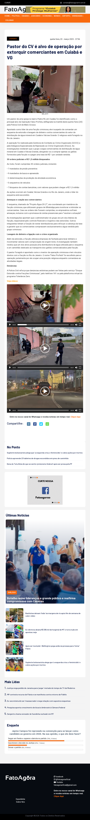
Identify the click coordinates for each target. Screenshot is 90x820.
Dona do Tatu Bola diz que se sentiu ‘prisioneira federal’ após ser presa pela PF (39, 464)
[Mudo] (76, 325)
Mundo (57, 16)
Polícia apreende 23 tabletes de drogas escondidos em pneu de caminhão (38, 458)
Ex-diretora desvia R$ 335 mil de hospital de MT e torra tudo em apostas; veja (51, 631)
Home (7, 16)
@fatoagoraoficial (62, 779)
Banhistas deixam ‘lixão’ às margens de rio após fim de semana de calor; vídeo (53, 614)
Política (15, 16)
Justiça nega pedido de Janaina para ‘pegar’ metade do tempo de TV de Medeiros (41, 688)
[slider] (43, 324)
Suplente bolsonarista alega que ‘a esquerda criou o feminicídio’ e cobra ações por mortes (44, 453)
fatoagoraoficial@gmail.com (65, 785)
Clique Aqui (75, 417)
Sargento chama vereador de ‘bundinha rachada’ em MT (30, 714)
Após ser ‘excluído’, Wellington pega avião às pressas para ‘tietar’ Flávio (52, 647)
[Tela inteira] (80, 325)
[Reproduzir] (10, 325)
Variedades (77, 16)
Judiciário (35, 16)
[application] (45, 305)
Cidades (25, 16)
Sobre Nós (20, 802)
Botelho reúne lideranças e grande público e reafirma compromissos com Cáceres (41, 599)
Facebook (59, 777)
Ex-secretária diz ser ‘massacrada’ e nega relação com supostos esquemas (38, 701)
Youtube (59, 782)
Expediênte (20, 799)
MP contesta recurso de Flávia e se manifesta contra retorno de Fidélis (37, 694)
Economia (47, 16)
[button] (45, 305)
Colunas (9, 20)
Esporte (66, 16)
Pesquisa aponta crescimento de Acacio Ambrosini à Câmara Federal (36, 707)
